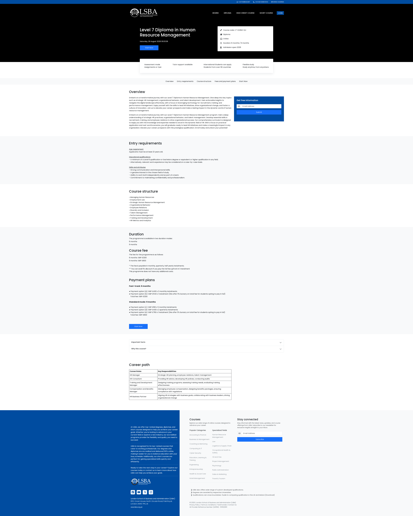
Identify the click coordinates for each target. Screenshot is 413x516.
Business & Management (199, 439)
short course (266, 13)
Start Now (149, 47)
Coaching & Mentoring (198, 444)
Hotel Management (197, 478)
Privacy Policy (195, 505)
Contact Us (232, 505)
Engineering (194, 464)
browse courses (277, 2)
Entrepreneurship (196, 469)
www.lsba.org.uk (136, 507)
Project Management (220, 461)
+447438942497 (244, 2)
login (280, 13)
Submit (259, 112)
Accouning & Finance (198, 435)
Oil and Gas (216, 457)
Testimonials (222, 505)
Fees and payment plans (225, 81)
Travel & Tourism (218, 478)
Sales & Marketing (219, 474)
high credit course (245, 13)
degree (215, 13)
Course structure (204, 81)
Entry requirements (185, 81)
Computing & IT (196, 448)
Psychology (216, 465)
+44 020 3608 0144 (261, 2)
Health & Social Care (198, 474)
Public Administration (220, 470)
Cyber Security (195, 453)
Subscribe (260, 439)
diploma (227, 13)
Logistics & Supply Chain (222, 446)
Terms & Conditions (208, 505)
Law (213, 441)
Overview (169, 81)
